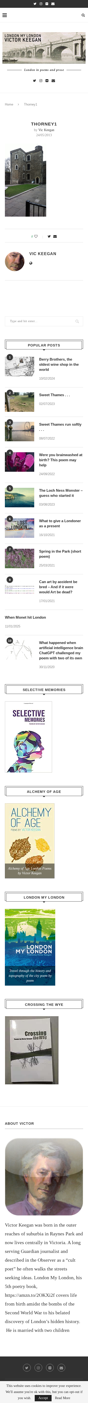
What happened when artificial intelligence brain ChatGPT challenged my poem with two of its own (61, 650)
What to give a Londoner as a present (60, 523)
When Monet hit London (25, 617)
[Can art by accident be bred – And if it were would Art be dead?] (19, 589)
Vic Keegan (46, 130)
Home (9, 104)
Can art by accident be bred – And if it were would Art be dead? (58, 587)
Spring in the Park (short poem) (60, 553)
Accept (43, 1398)
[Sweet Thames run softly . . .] (19, 431)
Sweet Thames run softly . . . (60, 427)
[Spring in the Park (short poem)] (19, 558)
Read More (62, 1398)
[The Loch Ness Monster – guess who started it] (19, 497)
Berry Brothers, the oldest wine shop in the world (59, 364)
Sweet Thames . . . (54, 395)
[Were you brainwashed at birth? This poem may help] (19, 462)
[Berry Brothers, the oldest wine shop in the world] (19, 366)
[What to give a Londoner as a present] (19, 528)
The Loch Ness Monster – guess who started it (61, 493)
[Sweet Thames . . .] (19, 402)
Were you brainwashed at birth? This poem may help (60, 460)
